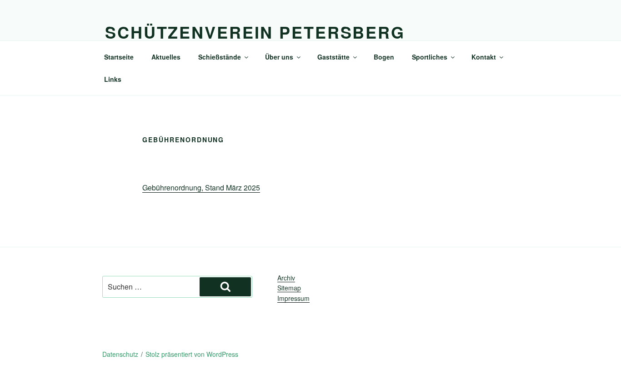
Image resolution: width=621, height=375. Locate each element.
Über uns (279, 56)
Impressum (293, 298)
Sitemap (289, 287)
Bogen (384, 56)
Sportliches (429, 56)
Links (112, 79)
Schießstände (219, 56)
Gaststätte (333, 56)
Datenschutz (120, 354)
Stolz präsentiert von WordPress (191, 354)
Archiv (286, 277)
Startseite (119, 56)
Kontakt (483, 56)
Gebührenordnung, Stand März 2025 (201, 187)
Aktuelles (165, 56)
